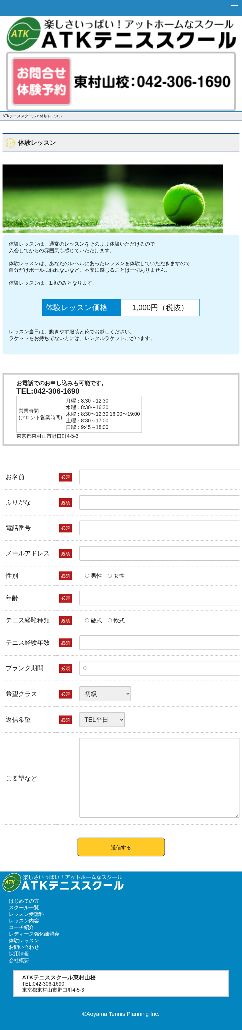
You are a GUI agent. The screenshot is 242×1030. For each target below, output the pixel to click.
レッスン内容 (24, 920)
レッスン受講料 (26, 914)
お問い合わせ (24, 947)
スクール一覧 (24, 907)
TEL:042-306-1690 (47, 391)
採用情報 (19, 953)
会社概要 (19, 960)
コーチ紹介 (21, 927)
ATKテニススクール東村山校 (59, 977)
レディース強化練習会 (34, 934)
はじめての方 (24, 901)
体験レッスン (24, 940)
